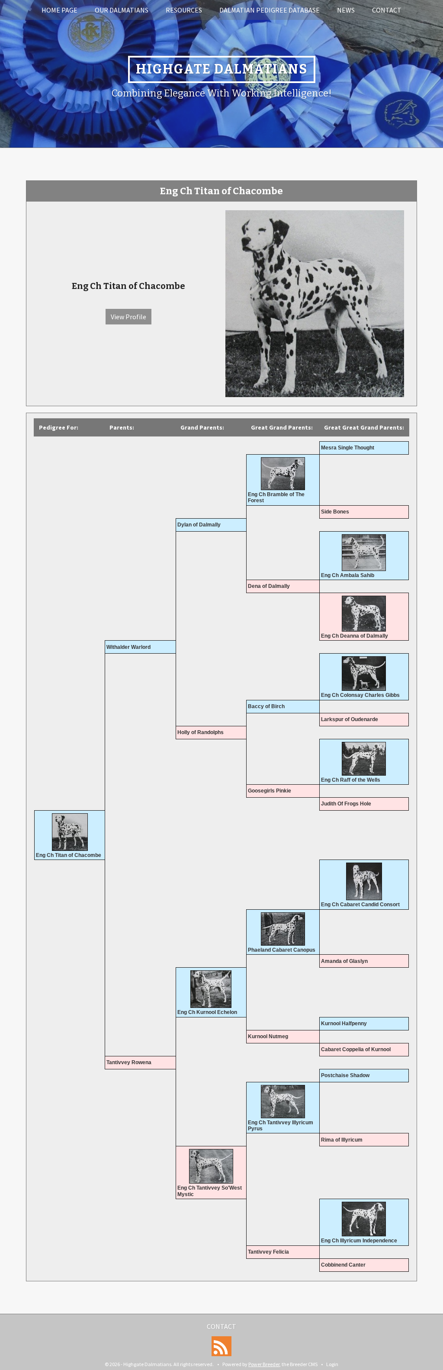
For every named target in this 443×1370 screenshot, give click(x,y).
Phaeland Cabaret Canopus (281, 950)
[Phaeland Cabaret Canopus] (283, 929)
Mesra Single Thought (347, 448)
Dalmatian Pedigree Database (269, 10)
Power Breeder (263, 1364)
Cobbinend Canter (343, 1265)
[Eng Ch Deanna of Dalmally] (364, 613)
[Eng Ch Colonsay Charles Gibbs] (364, 673)
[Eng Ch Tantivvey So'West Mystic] (211, 1166)
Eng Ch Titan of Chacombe (68, 855)
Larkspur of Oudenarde (349, 719)
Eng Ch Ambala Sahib (347, 575)
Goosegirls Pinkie (269, 791)
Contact (386, 10)
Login (332, 1364)
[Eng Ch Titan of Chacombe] (314, 302)
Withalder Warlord (128, 647)
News (346, 10)
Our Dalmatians (121, 10)
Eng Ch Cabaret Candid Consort (360, 905)
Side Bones (335, 512)
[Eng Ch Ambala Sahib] (364, 552)
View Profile (128, 316)
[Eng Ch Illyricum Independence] (364, 1219)
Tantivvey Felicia (268, 1252)
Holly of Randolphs (200, 732)
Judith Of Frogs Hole (346, 804)
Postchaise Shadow (345, 1075)
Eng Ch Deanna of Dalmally (354, 636)
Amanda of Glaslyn (344, 961)
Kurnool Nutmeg (268, 1036)
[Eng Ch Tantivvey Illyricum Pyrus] (283, 1102)
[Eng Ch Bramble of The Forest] (283, 473)
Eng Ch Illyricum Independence (359, 1241)
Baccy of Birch (266, 706)
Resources (184, 10)
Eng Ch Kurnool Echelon (207, 1012)
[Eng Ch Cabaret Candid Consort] (364, 881)
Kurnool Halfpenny (344, 1023)
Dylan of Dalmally (199, 525)
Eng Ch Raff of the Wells (350, 780)
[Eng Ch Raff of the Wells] (364, 759)
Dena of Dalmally (269, 586)
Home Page (59, 10)
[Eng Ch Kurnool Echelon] (211, 989)
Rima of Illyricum (342, 1140)
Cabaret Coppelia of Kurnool (356, 1049)
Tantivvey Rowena (128, 1062)
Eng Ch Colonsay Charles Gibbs (360, 695)
